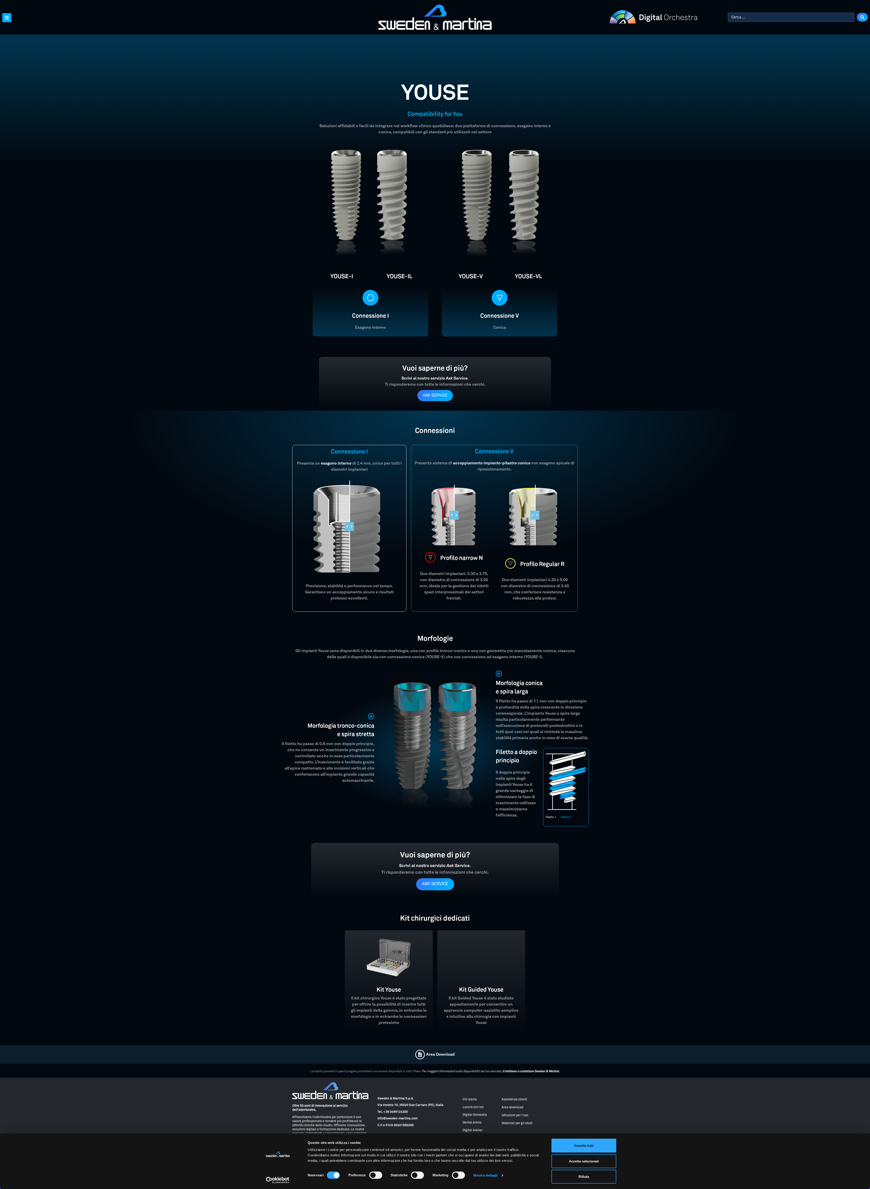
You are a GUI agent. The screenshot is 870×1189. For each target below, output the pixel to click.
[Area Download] (420, 1054)
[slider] (349, 526)
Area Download (440, 1055)
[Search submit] (862, 17)
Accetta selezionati (584, 1161)
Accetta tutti (584, 1146)
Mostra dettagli (485, 1175)
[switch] (375, 1175)
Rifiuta (584, 1177)
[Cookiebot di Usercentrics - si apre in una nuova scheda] (277, 1180)
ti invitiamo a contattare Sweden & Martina (531, 1071)
